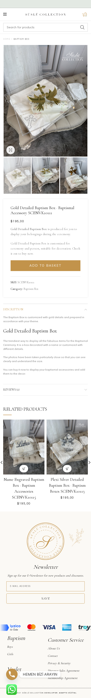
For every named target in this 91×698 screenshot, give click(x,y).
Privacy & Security (59, 663)
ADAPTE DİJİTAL (68, 693)
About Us (54, 648)
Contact (53, 656)
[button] (24, 468)
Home (6, 39)
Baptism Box (22, 39)
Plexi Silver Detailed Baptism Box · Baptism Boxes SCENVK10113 (67, 485)
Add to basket (45, 265)
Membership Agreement (62, 678)
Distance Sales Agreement (63, 670)
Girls (10, 654)
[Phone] (12, 674)
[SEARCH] (82, 27)
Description (13, 309)
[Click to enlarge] (10, 150)
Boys (10, 647)
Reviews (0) (11, 389)
